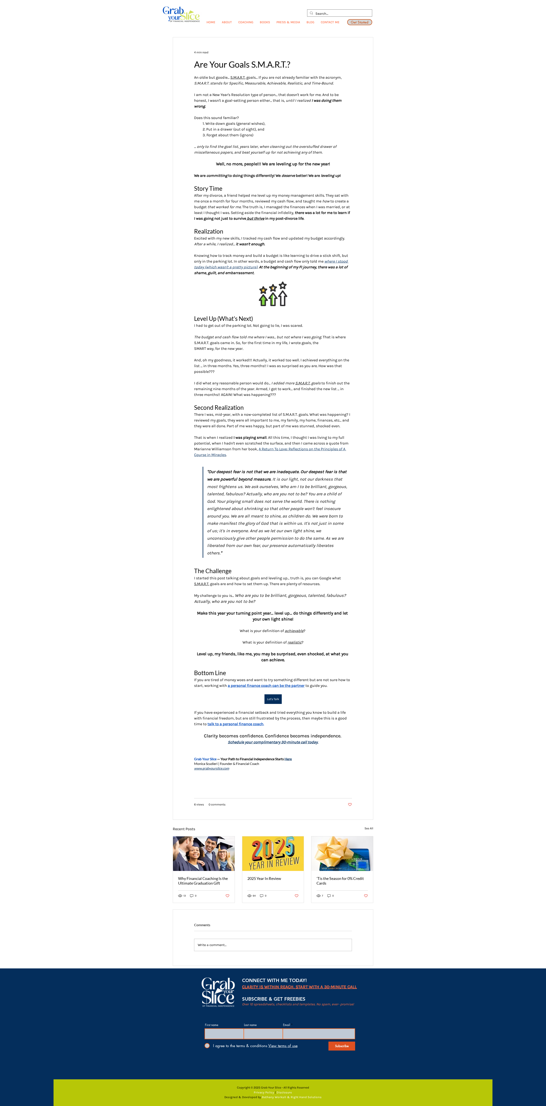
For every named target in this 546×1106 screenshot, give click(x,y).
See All (368, 828)
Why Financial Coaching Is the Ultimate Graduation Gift (203, 880)
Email (286, 1024)
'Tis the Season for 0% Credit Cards (340, 880)
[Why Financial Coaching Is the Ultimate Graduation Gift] (204, 853)
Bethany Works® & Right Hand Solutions (291, 1097)
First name (211, 1024)
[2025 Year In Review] (273, 853)
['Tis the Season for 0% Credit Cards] (342, 853)
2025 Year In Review (264, 878)
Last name (250, 1024)
